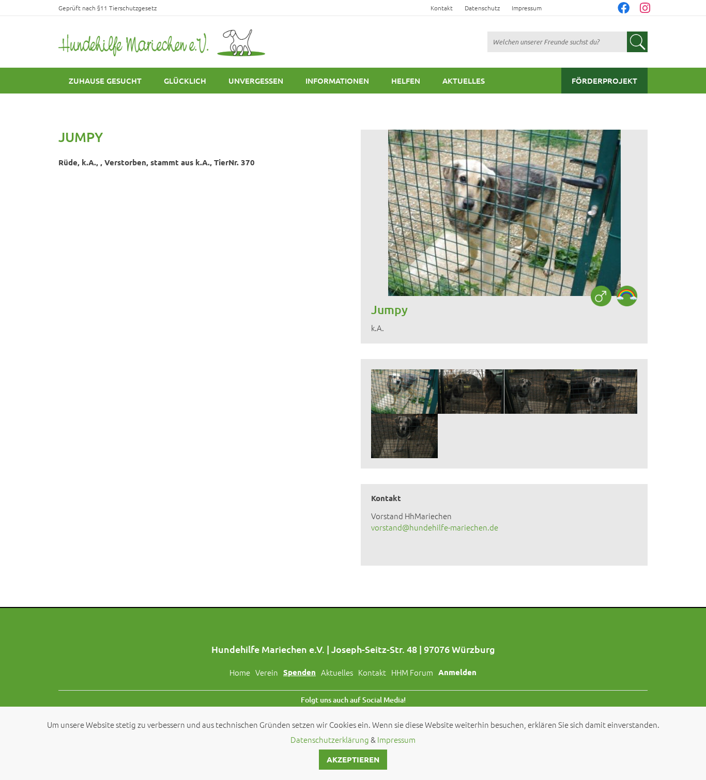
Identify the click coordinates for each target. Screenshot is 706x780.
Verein (266, 672)
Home (239, 672)
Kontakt (442, 8)
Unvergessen (255, 80)
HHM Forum (412, 672)
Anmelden (457, 672)
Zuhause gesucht (105, 80)
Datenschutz (482, 8)
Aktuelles (463, 80)
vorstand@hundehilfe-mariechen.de (434, 527)
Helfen (405, 80)
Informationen (337, 80)
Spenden (299, 672)
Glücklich (185, 80)
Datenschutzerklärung (329, 739)
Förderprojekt (604, 80)
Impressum (527, 8)
